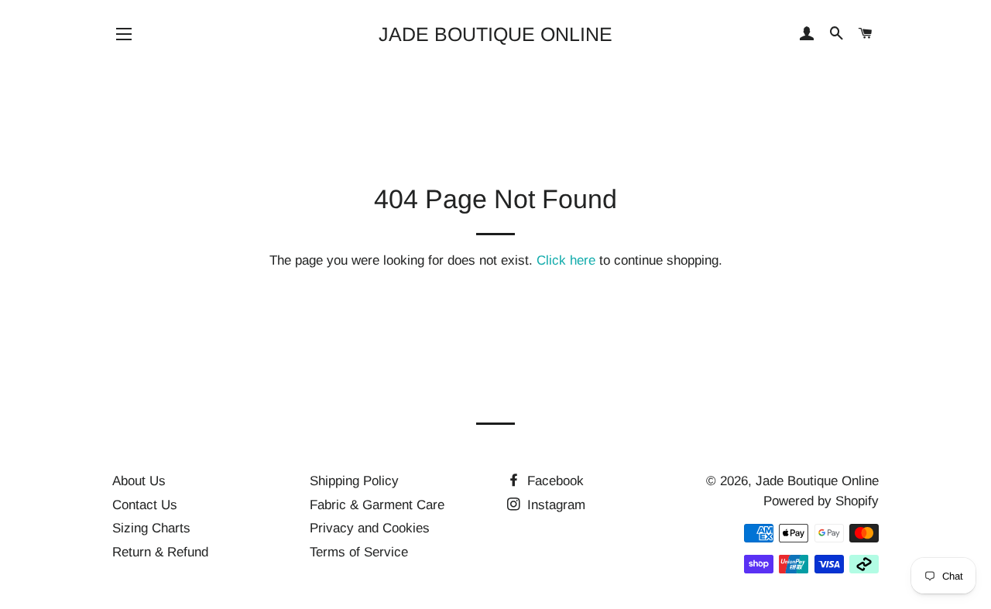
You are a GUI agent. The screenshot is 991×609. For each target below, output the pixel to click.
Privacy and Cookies (370, 528)
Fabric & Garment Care (377, 505)
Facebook (553, 481)
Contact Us (144, 505)
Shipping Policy (354, 481)
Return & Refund (160, 552)
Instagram (554, 505)
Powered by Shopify (821, 501)
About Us (139, 481)
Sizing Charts (151, 528)
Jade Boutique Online (495, 34)
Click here (566, 260)
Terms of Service (359, 552)
